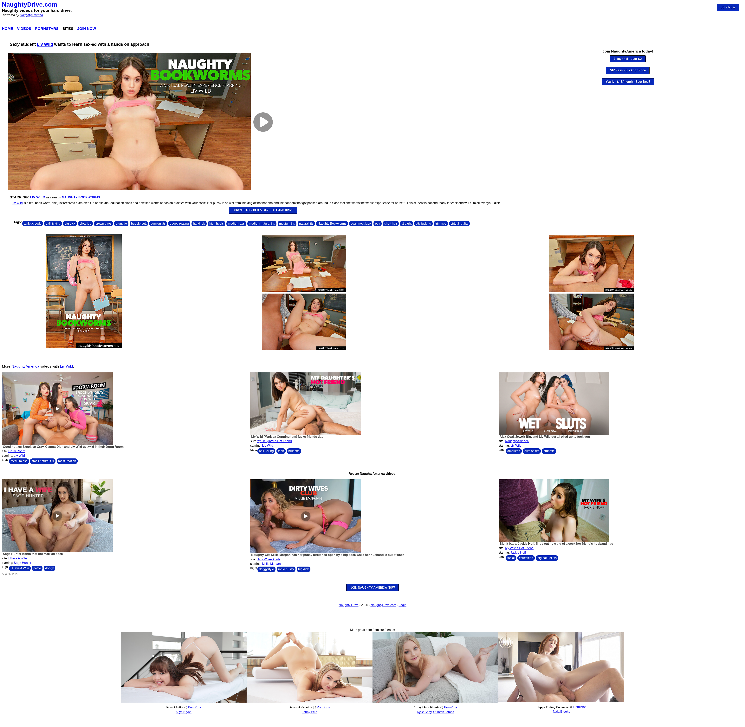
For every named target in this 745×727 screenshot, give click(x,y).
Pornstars (47, 29)
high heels (216, 223)
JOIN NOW (728, 7)
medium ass (236, 223)
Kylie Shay (424, 712)
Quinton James (443, 712)
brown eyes (103, 223)
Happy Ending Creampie (553, 707)
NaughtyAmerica (31, 15)
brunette (121, 223)
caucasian (526, 558)
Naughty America (517, 441)
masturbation (67, 461)
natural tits (306, 223)
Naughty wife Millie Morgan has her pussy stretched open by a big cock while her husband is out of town (327, 554)
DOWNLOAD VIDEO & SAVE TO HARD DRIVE (263, 210)
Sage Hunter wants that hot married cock (33, 554)
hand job (199, 223)
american (513, 451)
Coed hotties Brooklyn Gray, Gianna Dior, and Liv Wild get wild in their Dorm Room (63, 446)
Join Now (86, 29)
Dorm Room (16, 451)
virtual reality (459, 223)
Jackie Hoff (518, 552)
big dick (70, 223)
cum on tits (158, 223)
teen (281, 451)
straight (406, 223)
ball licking (53, 223)
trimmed (440, 223)
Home (7, 29)
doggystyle (266, 569)
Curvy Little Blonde (426, 707)
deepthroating (179, 223)
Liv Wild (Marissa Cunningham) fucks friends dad (287, 436)
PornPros (194, 707)
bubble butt (138, 223)
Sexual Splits (174, 707)
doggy (49, 568)
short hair (390, 223)
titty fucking (423, 223)
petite (37, 568)
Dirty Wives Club (268, 559)
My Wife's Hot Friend (519, 548)
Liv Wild (45, 44)
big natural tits (547, 558)
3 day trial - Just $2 (628, 59)
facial (511, 558)
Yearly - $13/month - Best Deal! (628, 82)
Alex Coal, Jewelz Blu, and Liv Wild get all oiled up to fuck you (545, 436)
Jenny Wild (309, 712)
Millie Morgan (271, 563)
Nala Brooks (561, 711)
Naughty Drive (349, 605)
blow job (85, 223)
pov (377, 223)
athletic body (32, 223)
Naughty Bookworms (81, 197)
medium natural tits (262, 223)
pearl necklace (361, 223)
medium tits (287, 223)
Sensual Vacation (300, 707)
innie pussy (286, 569)
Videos (24, 29)
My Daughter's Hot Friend (274, 441)
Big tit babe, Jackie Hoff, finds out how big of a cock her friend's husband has (556, 543)
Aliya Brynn (183, 712)
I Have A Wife (17, 558)
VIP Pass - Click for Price (628, 70)
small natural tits (43, 461)
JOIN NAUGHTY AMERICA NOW (372, 587)
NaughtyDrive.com (29, 4)
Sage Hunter (22, 562)
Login (402, 605)
